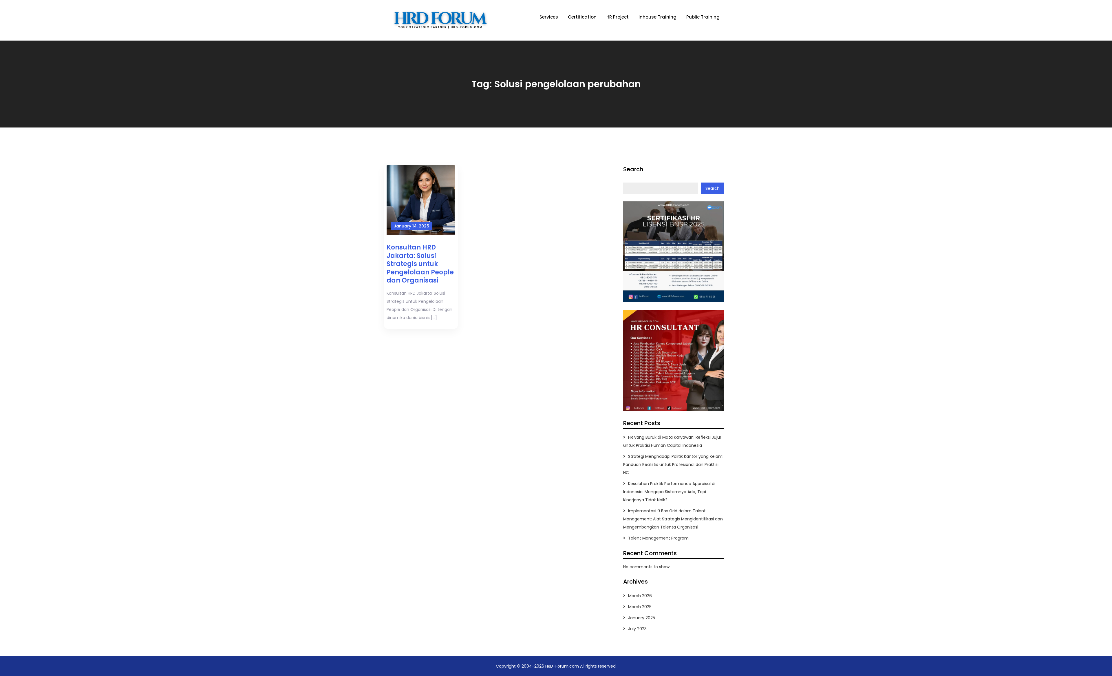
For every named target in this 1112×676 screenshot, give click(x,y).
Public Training (703, 17)
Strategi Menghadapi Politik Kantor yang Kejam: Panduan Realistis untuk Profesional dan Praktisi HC (673, 464)
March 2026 (640, 596)
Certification (582, 17)
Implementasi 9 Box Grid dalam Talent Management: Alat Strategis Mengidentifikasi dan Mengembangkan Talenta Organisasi (673, 519)
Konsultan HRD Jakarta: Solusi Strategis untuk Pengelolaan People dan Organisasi (420, 264)
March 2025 (640, 607)
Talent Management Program (658, 538)
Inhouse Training (657, 17)
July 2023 (637, 629)
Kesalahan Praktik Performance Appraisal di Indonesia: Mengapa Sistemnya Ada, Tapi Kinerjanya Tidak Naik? (669, 492)
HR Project (617, 17)
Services (548, 17)
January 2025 (641, 618)
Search (633, 169)
